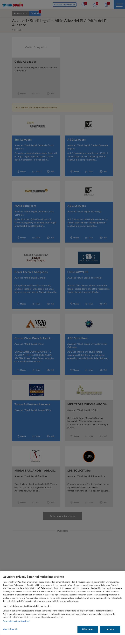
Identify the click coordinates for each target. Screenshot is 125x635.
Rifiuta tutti (88, 629)
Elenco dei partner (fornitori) (16, 621)
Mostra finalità (10, 629)
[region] (62, 603)
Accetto (110, 629)
